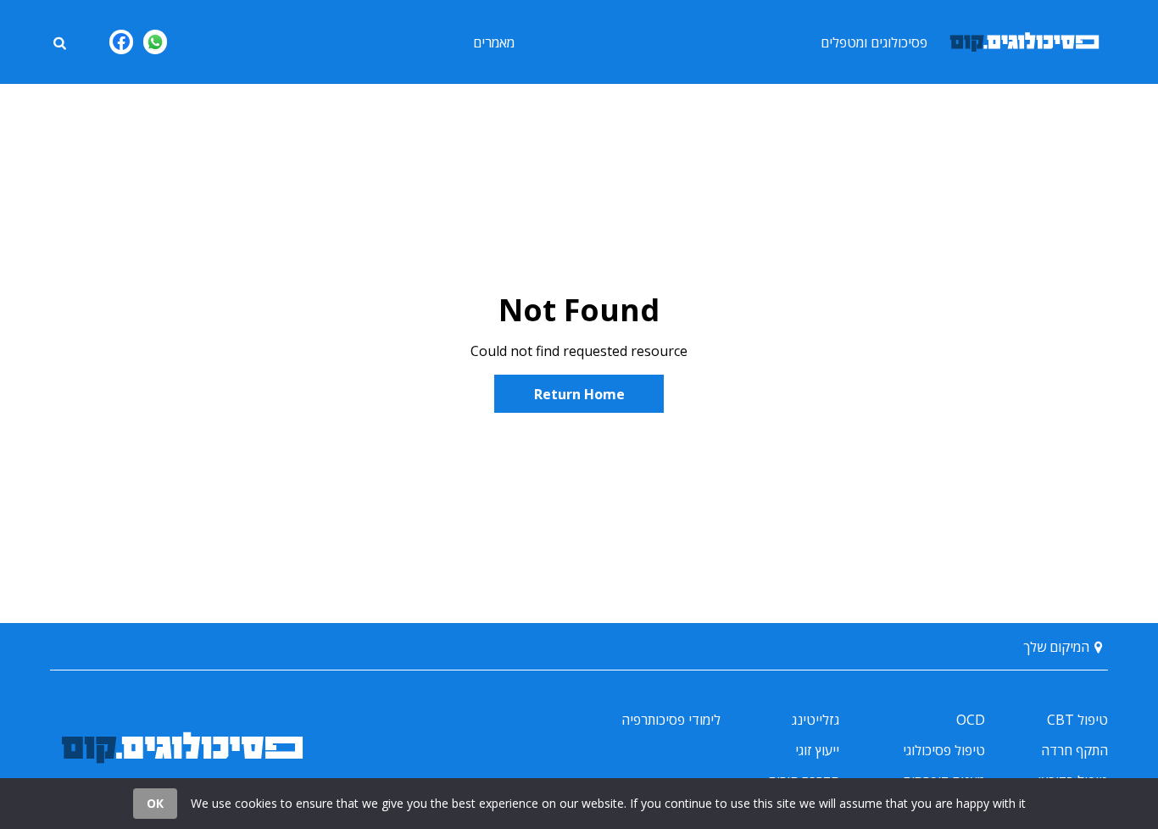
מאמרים (494, 42)
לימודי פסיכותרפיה (671, 719)
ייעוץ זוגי (817, 750)
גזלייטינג (815, 719)
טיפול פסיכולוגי (944, 750)
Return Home (579, 394)
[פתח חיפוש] (59, 41)
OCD (970, 719)
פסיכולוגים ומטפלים (874, 42)
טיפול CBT (1077, 719)
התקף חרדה (1074, 750)
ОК (155, 803)
